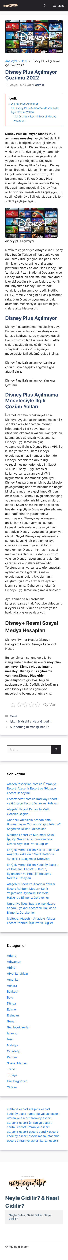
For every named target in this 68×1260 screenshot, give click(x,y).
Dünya (11, 1003)
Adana (11, 955)
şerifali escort (16, 1127)
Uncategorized (17, 1081)
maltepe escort (17, 1109)
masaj (42, 1136)
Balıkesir (13, 991)
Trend (11, 1069)
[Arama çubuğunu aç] (45, 5)
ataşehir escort (39, 1109)
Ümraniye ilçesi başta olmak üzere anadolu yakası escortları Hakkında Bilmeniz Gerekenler (31, 908)
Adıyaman (14, 961)
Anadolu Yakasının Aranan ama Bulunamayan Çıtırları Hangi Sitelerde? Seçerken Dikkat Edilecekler (34, 824)
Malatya (12, 1045)
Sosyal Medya (17, 1063)
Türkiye (12, 1075)
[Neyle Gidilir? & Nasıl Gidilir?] (10, 5)
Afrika (11, 967)
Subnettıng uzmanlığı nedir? (29, 727)
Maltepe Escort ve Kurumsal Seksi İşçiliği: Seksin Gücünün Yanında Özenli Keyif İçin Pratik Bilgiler (30, 839)
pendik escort (48, 1131)
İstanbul (12, 1033)
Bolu (10, 997)
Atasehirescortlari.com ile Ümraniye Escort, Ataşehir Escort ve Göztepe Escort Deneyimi (32, 788)
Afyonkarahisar (17, 973)
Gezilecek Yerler (18, 1027)
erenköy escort (41, 1118)
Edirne (11, 1009)
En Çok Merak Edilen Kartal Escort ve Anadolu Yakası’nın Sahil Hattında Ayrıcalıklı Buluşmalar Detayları (33, 854)
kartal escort (49, 1140)
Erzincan (13, 1015)
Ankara (12, 985)
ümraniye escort (18, 1118)
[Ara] (56, 749)
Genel (14, 716)
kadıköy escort (17, 1113)
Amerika (12, 979)
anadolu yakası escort (43, 1113)
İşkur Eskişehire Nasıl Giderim (30, 721)
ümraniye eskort (28, 1140)
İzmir (10, 1039)
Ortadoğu (13, 1051)
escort (33, 1131)
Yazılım (12, 1087)
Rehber (12, 1057)
